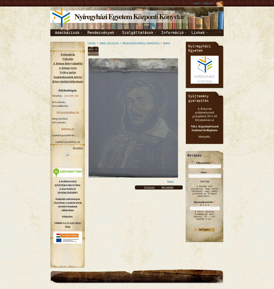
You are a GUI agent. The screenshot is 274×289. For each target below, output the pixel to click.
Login (196, 3)
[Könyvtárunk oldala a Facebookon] (67, 155)
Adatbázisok (67, 32)
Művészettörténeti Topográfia (141, 43)
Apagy (166, 43)
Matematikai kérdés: (204, 202)
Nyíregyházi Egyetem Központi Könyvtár (130, 16)
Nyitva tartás (68, 72)
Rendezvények (100, 32)
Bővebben (78, 148)
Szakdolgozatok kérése (67, 77)
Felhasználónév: (204, 163)
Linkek (198, 32)
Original (149, 187)
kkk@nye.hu (67, 129)
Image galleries (109, 43)
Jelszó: (205, 172)
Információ (172, 32)
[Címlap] (61, 27)
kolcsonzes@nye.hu (68, 112)
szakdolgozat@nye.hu (67, 141)
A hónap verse (68, 68)
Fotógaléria (68, 54)
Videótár (67, 59)
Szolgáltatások (137, 32)
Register (209, 3)
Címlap (91, 43)
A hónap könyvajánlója (68, 63)
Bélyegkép (167, 187)
